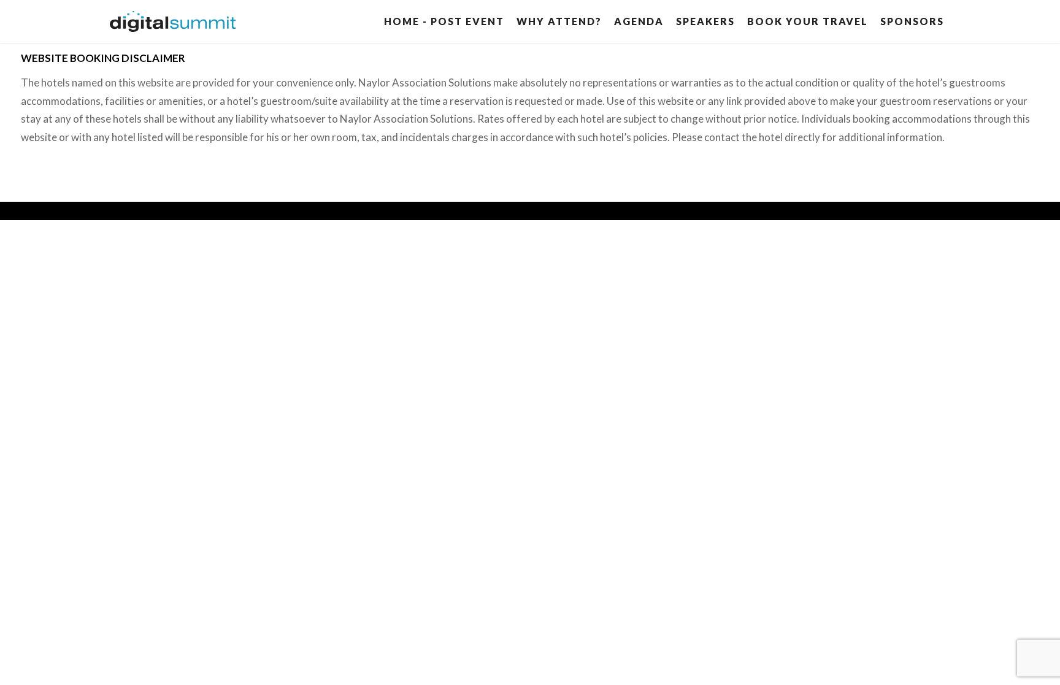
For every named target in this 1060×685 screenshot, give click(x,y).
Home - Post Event (444, 21)
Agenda (639, 21)
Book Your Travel (807, 21)
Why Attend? (559, 21)
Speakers (705, 21)
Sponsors (912, 21)
